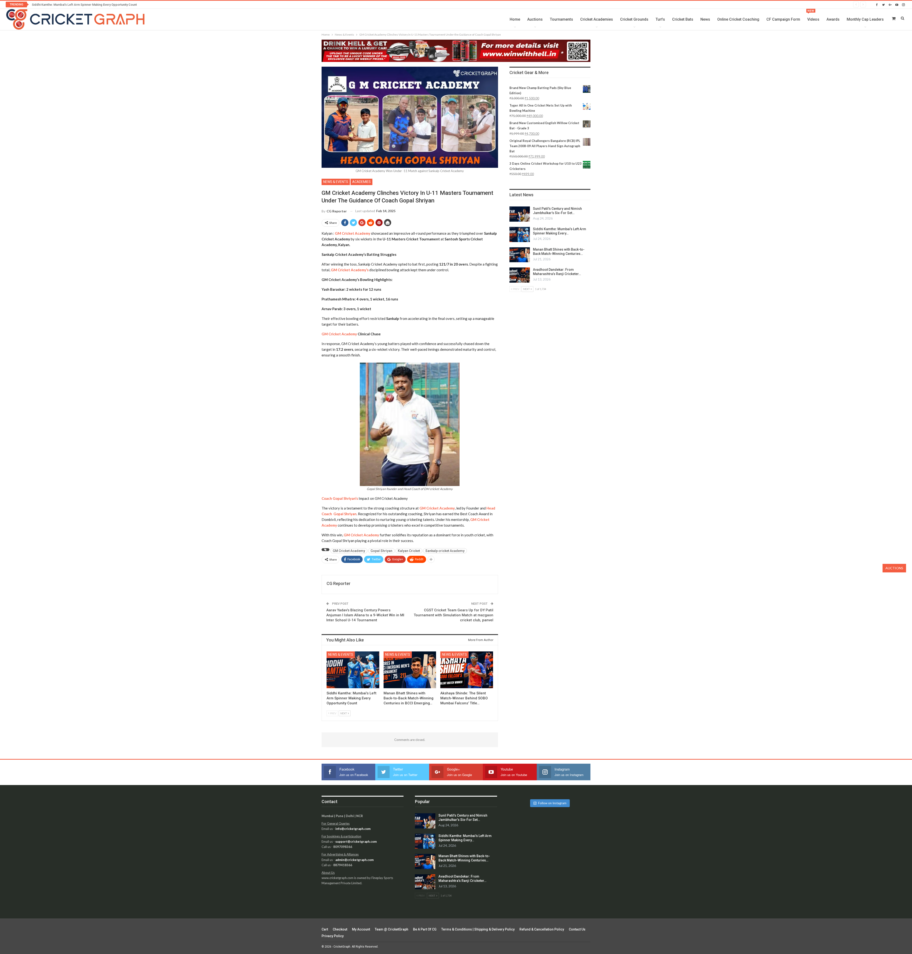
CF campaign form (783, 19)
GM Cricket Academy (339, 334)
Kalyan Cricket (409, 551)
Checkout (340, 929)
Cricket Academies (596, 19)
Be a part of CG (425, 929)
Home (515, 19)
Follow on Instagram (552, 803)
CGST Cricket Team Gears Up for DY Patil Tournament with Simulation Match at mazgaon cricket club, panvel (453, 615)
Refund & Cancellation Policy (541, 929)
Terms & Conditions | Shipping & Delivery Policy (478, 929)
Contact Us (577, 929)
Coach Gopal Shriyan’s (340, 498)
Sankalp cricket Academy (445, 551)
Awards (833, 19)
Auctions (535, 19)
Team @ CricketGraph (391, 929)
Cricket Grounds (634, 19)
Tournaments (561, 19)
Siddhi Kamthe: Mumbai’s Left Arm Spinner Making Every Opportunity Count (84, 4)
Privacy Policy (333, 936)
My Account (361, 929)
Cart (325, 929)
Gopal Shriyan (381, 551)
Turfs (660, 19)
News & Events (335, 182)
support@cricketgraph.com (356, 841)
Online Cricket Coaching (738, 19)
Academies (361, 182)
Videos (813, 15)
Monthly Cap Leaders (865, 19)
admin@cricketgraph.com (354, 860)
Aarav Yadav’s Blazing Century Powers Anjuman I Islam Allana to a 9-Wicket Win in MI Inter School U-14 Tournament (365, 615)
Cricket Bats (682, 19)
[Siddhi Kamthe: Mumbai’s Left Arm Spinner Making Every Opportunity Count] (353, 669)
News (705, 19)
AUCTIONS (894, 568)
